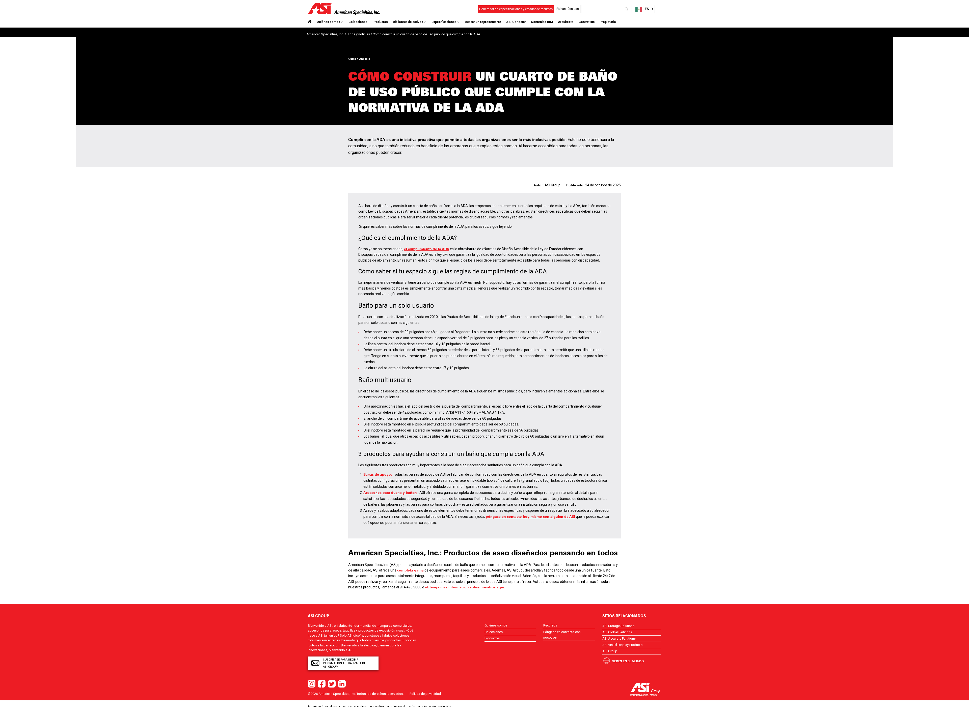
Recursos (550, 625)
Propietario (608, 22)
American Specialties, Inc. (325, 34)
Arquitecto (566, 22)
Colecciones (357, 22)
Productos (380, 22)
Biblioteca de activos (408, 22)
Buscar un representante (483, 22)
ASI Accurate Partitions (619, 638)
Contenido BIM (542, 22)
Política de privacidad (425, 694)
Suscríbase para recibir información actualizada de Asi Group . (344, 663)
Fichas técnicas (567, 9)
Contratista (587, 22)
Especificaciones (444, 22)
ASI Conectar (516, 22)
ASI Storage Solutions (618, 626)
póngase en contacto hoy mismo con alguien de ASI (530, 516)
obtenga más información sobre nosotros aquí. (465, 587)
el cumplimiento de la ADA (426, 249)
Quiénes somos (328, 22)
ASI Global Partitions (617, 632)
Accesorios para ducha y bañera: (391, 492)
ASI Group (609, 651)
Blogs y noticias (358, 34)
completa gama (410, 570)
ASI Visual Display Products (622, 645)
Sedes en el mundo (628, 661)
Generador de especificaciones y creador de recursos (516, 9)
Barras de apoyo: (378, 474)
